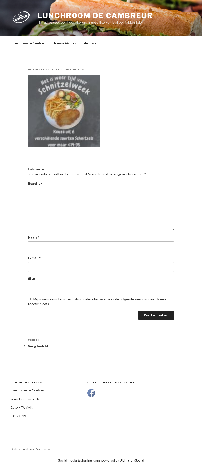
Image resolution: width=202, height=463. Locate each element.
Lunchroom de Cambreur (29, 43)
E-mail (34, 258)
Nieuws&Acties (65, 43)
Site (31, 279)
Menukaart (91, 43)
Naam (33, 237)
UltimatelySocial (132, 460)
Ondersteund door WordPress (30, 449)
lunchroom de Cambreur (95, 15)
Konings (77, 69)
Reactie (35, 184)
